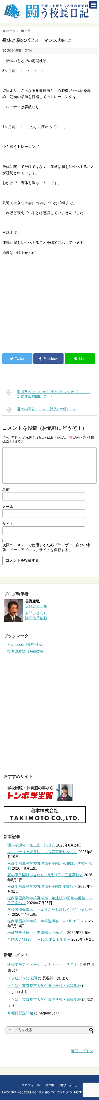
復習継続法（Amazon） (27, 651)
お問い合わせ (72, 1085)
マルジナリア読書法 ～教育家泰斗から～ (42, 852)
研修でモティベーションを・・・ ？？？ (42, 964)
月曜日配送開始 (20, 1013)
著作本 (49, 1085)
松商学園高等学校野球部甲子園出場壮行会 (42, 886)
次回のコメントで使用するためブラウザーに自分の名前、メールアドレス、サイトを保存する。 (46, 547)
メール (7, 507)
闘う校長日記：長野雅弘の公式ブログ (43, 1092)
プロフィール (36, 606)
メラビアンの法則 (22, 978)
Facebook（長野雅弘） (26, 645)
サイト (7, 524)
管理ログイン (82, 1051)
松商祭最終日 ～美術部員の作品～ (36, 933)
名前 (6, 490)
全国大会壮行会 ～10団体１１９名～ (38, 939)
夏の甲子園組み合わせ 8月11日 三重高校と (45, 875)
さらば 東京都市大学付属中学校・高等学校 (44, 986)
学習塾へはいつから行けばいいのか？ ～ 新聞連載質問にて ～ (53, 394)
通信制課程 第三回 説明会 (31, 845)
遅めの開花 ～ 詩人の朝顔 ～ (46, 409)
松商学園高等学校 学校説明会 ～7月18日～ (45, 921)
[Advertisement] (41, 312)
